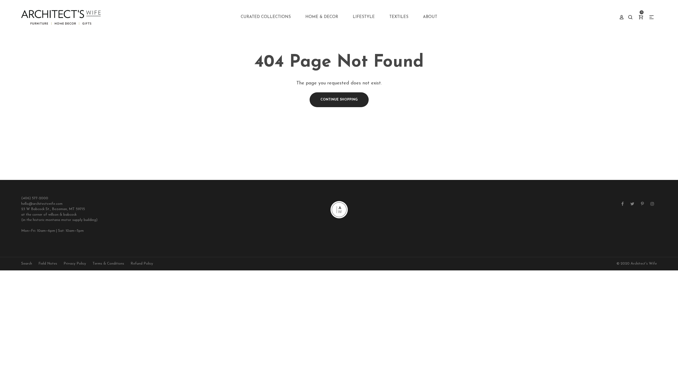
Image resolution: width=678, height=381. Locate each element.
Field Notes (47, 263)
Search (26, 263)
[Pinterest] (642, 204)
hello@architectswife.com (42, 204)
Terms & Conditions (108, 263)
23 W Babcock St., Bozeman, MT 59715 (53, 209)
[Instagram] (652, 204)
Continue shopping (339, 99)
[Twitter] (632, 204)
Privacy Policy (75, 263)
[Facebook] (622, 204)
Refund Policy (142, 263)
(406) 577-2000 (34, 198)
